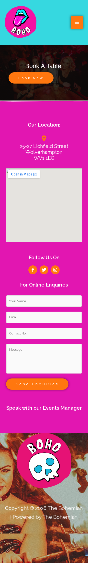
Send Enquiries (37, 384)
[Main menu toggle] (77, 22)
